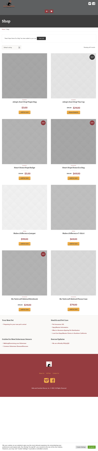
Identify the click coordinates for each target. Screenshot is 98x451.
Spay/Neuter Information (60, 327)
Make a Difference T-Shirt (73, 233)
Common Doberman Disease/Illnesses (15, 346)
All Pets (48, 373)
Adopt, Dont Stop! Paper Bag (25, 102)
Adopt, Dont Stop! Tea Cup (73, 102)
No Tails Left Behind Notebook (24, 299)
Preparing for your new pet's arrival (14, 324)
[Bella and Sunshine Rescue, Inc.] (49, 364)
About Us (41, 373)
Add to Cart (25, 112)
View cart (41, 38)
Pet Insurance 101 (58, 324)
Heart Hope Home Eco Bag (73, 168)
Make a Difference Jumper (24, 233)
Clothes (24, 231)
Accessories (73, 165)
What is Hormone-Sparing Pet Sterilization (66, 330)
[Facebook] (93, 3)
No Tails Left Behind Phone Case (73, 299)
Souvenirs (24, 99)
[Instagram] (89, 3)
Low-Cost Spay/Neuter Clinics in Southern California (69, 333)
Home (3, 29)
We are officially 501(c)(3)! (60, 343)
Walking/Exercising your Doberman (14, 343)
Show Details (73, 112)
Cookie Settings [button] (81, 447)
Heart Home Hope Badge (24, 168)
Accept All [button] (91, 447)
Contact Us (56, 373)
